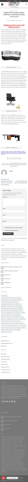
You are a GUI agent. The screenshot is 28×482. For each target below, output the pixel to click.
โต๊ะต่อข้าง (16, 465)
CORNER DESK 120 (13, 437)
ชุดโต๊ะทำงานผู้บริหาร (18, 306)
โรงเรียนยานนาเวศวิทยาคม (6, 332)
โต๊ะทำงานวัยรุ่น (13, 327)
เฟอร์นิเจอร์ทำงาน (17, 321)
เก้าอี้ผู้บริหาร (15, 452)
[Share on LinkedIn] (20, 158)
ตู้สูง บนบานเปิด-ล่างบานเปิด (6, 310)
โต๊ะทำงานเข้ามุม (4, 469)
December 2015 (4, 370)
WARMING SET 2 (21, 437)
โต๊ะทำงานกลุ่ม (14, 467)
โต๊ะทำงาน (25, 164)
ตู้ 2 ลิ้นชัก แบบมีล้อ (20, 439)
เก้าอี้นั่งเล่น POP (4, 448)
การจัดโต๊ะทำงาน (4, 295)
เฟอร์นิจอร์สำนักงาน (9, 321)
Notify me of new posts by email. (11, 230)
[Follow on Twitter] (14, 8)
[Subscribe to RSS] (14, 401)
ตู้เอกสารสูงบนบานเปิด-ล (5, 441)
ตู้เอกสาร (21, 310)
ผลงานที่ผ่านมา (4, 341)
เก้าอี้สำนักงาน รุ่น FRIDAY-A (6, 456)
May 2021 (3, 354)
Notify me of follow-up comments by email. (14, 227)
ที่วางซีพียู (20, 441)
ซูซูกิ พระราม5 (8, 274)
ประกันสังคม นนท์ (17, 312)
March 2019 (4, 364)
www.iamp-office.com (14, 124)
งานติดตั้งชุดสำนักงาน (5, 300)
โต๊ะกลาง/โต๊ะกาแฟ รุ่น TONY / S (7, 465)
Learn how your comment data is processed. (14, 239)
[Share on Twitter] (13, 158)
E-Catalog (15, 1)
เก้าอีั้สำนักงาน (9, 446)
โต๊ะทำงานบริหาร (21, 467)
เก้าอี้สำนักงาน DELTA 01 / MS (6, 454)
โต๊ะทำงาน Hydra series (15, 325)
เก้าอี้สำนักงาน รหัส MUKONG (19, 454)
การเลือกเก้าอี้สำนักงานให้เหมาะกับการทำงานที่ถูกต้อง (20, 182)
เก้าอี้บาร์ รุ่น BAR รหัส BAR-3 (6, 452)
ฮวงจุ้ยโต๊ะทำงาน (10, 319)
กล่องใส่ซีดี (3, 439)
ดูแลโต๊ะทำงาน (20, 308)
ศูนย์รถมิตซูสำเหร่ (17, 315)
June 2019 (3, 362)
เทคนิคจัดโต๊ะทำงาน (22, 319)
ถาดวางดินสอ (14, 441)
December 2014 (4, 372)
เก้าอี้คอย (15, 446)
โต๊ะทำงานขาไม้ (23, 325)
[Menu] (2, 4)
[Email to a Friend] (15, 158)
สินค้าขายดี (3, 319)
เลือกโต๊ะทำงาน (21, 323)
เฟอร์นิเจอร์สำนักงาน (14, 11)
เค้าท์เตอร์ (15, 319)
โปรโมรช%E (18, 330)
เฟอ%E (2, 321)
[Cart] (26, 4)
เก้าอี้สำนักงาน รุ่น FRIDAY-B (18, 456)
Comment (5, 197)
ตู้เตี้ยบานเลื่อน (15, 310)
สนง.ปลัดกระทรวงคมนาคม (6, 317)
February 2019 (4, 367)
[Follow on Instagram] (13, 8)
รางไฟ (21, 443)
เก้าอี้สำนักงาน (22, 452)
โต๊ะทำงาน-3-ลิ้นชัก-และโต (5, 467)
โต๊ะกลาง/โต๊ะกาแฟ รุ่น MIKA (6, 463)
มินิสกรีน (3, 315)
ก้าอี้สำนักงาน (13, 439)
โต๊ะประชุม (3, 330)
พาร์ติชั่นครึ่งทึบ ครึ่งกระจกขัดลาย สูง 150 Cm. (9, 443)
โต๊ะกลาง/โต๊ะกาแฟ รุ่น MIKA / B (18, 463)
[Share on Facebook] (10, 158)
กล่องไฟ (8, 439)
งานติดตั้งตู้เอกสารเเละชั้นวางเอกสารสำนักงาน (9, 302)
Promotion (9, 1)
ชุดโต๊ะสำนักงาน (13, 308)
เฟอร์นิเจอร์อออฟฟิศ (14, 323)
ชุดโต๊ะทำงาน (11, 164)
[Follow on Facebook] (11, 8)
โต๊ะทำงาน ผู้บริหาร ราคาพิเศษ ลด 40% (13, 267)
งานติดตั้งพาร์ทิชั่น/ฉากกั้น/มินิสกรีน (7, 304)
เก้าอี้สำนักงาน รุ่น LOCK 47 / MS (7, 458)
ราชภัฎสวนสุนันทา (9, 315)
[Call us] (9, 401)
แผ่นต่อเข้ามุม (12, 461)
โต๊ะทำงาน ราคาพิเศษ (5, 327)
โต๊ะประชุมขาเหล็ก (16, 469)
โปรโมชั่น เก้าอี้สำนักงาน (18, 164)
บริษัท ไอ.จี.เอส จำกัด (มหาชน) (11, 271)
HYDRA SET (7, 278)
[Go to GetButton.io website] (3, 480)
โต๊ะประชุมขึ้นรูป (23, 469)
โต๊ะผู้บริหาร (3, 471)
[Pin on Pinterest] (18, 158)
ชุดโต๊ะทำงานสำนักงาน (5, 308)
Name (4, 209)
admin (20, 20)
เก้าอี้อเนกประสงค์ (18, 458)
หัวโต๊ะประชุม (3, 446)
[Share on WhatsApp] (8, 158)
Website (4, 221)
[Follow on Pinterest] (16, 8)
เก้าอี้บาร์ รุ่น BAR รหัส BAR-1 (6, 450)
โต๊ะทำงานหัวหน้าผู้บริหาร (21, 327)
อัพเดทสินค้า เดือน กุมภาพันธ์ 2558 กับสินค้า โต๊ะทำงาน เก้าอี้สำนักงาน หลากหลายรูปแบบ (7, 182)
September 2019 (5, 359)
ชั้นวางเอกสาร (18, 304)
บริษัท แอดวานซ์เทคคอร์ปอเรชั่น (7, 312)
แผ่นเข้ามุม (18, 461)
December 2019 (4, 356)
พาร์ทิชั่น (23, 312)
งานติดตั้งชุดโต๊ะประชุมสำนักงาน (16, 300)
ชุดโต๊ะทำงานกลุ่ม (10, 306)
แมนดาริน (3, 325)
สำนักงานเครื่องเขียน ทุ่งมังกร (18, 317)
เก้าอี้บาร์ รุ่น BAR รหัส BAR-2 (18, 450)
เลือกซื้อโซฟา (7, 282)
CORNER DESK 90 (4, 437)
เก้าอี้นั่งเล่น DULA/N (22, 446)
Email (4, 215)
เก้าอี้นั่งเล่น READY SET (12, 448)
